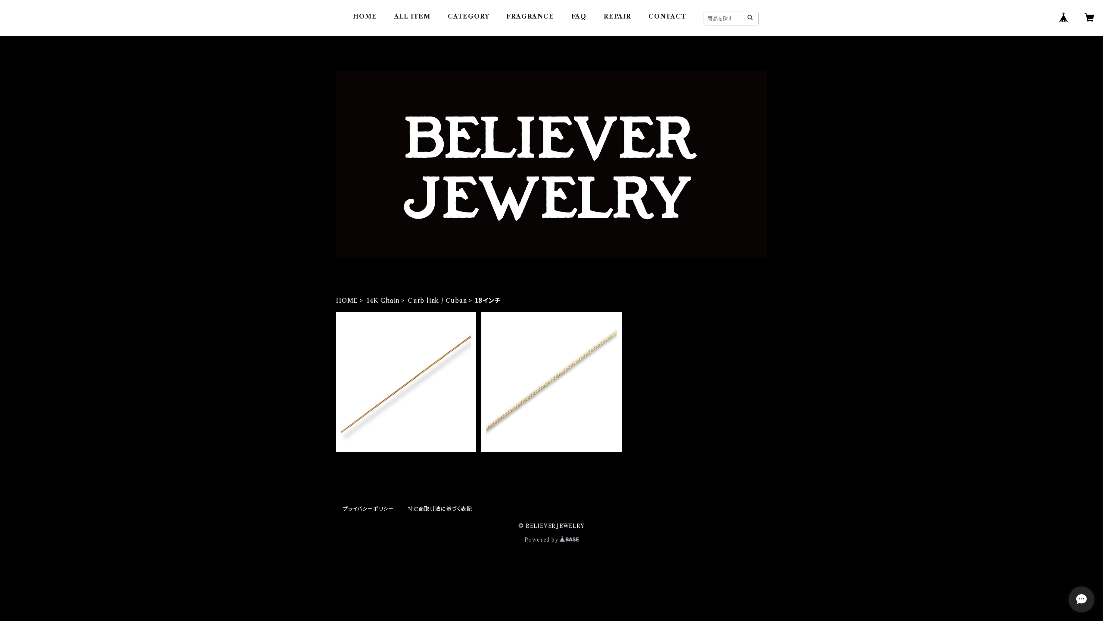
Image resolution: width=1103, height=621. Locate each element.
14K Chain (383, 300)
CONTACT (667, 16)
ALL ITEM (412, 16)
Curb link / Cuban (437, 300)
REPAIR (617, 16)
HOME (365, 16)
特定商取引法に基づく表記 (440, 508)
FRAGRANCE (530, 16)
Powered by (542, 539)
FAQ (578, 16)
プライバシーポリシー (368, 508)
